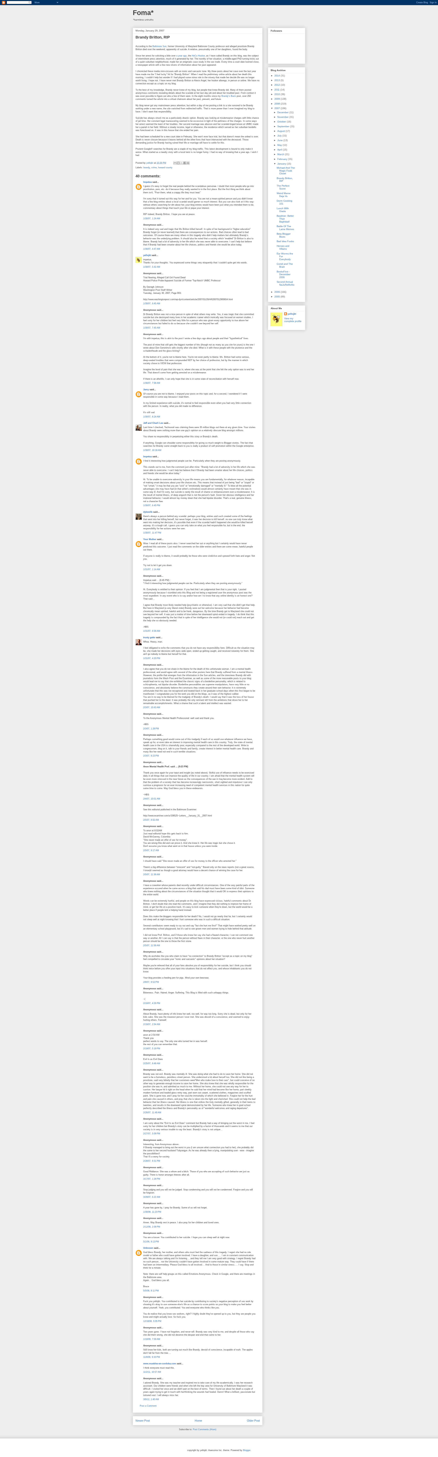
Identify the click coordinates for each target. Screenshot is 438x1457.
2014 (277, 75)
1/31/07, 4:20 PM (151, 658)
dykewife (147, 512)
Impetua (147, 182)
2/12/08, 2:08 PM (151, 1226)
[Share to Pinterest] (188, 163)
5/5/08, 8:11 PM (151, 1290)
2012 (277, 84)
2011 (277, 89)
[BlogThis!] (178, 163)
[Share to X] (181, 163)
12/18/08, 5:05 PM (152, 1321)
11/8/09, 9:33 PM (151, 1357)
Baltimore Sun (159, 46)
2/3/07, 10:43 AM (151, 707)
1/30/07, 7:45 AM (151, 327)
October (282, 121)
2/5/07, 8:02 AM (151, 820)
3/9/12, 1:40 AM (151, 1399)
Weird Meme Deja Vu (284, 195)
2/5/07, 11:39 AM (151, 874)
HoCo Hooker (198, 55)
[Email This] (175, 163)
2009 (277, 98)
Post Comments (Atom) (204, 1429)
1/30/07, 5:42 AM (151, 267)
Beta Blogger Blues (284, 235)
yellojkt (147, 255)
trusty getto (149, 637)
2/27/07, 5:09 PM (151, 1133)
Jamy (146, 389)
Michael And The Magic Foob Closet (286, 170)
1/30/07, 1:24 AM (151, 218)
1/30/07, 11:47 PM (152, 532)
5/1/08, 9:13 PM (151, 1241)
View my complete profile (292, 320)
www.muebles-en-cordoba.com (159, 1363)
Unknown (148, 1248)
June (280, 140)
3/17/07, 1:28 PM (151, 1179)
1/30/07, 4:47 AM (151, 249)
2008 (277, 103)
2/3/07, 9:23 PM (151, 755)
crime (154, 167)
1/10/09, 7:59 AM (151, 1339)
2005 (277, 296)
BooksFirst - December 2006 (284, 274)
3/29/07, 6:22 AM (151, 1197)
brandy (146, 167)
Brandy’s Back (228, 96)
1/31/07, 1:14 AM (151, 569)
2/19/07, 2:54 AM (151, 1024)
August (281, 131)
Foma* (143, 12)
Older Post (253, 1420)
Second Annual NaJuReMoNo (285, 283)
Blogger (246, 1450)
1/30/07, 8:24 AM (151, 416)
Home (198, 1420)
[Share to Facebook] (184, 163)
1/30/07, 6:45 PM (151, 505)
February (282, 159)
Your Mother (149, 539)
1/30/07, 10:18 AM (152, 450)
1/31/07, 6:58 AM (151, 631)
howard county (165, 167)
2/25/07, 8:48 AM (151, 1063)
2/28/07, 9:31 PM (151, 1161)
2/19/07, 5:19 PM (151, 1048)
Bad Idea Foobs (285, 241)
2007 (277, 108)
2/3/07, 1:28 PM (151, 728)
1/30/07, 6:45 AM (151, 303)
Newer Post (143, 1420)
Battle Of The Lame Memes (285, 228)
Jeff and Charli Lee (153, 423)
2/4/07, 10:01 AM (151, 798)
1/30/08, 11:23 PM (152, 1212)
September (283, 126)
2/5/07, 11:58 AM (151, 945)
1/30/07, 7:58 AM (151, 383)
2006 (277, 292)
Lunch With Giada (283, 210)
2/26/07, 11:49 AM (152, 1112)
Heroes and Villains (283, 247)
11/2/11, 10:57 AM (152, 1372)
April (280, 149)
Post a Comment (148, 1406)
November (283, 117)
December (283, 112)
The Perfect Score (283, 187)
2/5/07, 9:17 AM (151, 850)
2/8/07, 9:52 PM (151, 982)
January (282, 163)
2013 (277, 80)
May (280, 145)
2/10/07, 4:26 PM (151, 1003)
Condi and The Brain (285, 265)
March (281, 154)
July (279, 135)
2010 (277, 94)
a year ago (181, 55)
